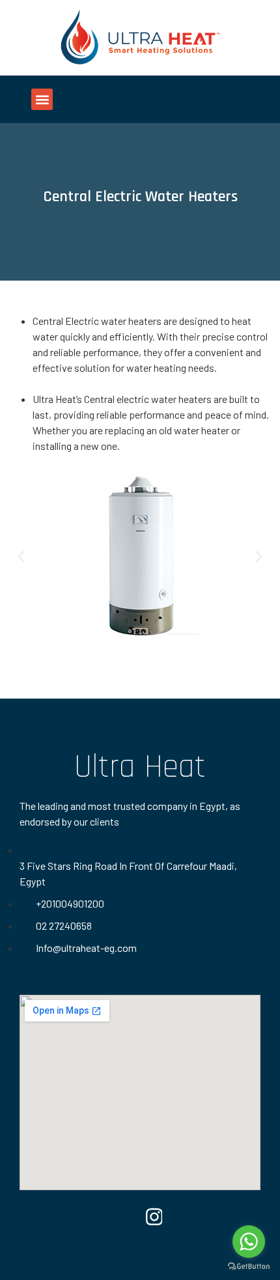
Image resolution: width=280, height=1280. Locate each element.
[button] (42, 99)
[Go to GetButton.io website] (249, 1266)
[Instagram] (154, 1216)
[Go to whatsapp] (248, 1241)
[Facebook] (126, 1216)
